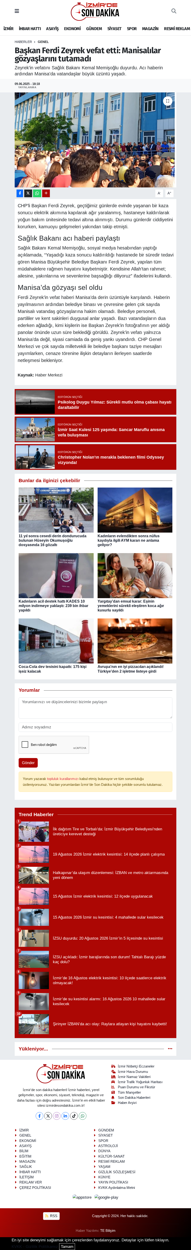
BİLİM (23, 1151)
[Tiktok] (74, 1116)
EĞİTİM (25, 1156)
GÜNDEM (94, 28)
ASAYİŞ (52, 28)
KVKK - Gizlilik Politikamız (35, 1246)
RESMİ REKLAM (177, 28)
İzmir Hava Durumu (133, 1072)
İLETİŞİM (26, 1177)
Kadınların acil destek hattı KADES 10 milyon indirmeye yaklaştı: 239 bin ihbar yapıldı (53, 605)
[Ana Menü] (17, 11)
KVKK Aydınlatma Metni (116, 1188)
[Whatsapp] (82, 1116)
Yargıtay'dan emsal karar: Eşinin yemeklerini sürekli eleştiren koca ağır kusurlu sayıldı (131, 605)
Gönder (28, 763)
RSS (53, 1216)
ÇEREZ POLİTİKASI (35, 1188)
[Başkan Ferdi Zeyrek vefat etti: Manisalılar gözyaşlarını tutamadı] (96, 139)
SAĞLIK (25, 1167)
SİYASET (114, 28)
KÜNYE (104, 1177)
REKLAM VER (30, 1182)
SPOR (132, 28)
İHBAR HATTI (30, 28)
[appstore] (83, 1197)
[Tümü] (170, 1049)
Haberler (23, 42)
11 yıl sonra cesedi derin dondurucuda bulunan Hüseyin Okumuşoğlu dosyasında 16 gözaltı (52, 540)
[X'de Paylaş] (28, 193)
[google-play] (106, 1197)
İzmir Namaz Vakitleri (134, 1077)
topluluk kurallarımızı (63, 779)
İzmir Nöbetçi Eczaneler (136, 1066)
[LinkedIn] (65, 1116)
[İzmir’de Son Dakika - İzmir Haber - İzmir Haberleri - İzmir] (95, 11)
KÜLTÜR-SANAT (111, 1156)
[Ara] (173, 11)
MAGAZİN (150, 28)
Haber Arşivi (127, 1103)
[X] (48, 1116)
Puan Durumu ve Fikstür (136, 1087)
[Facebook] (39, 1116)
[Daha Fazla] (46, 193)
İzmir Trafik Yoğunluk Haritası (140, 1082)
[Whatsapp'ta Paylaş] (37, 193)
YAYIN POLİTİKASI (113, 1182)
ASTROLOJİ (108, 1146)
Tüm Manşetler (129, 1092)
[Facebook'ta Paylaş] (20, 193)
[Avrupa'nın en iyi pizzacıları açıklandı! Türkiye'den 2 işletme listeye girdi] (135, 641)
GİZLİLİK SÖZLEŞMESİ (116, 1172)
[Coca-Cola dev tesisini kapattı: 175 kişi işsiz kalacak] (56, 641)
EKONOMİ (72, 28)
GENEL (43, 42)
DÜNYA (104, 1151)
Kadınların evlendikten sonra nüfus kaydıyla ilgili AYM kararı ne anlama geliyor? (129, 540)
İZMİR (8, 28)
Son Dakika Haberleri (134, 1097)
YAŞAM (104, 1167)
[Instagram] (57, 1116)
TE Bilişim (108, 1230)
